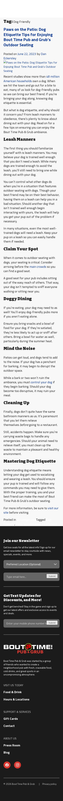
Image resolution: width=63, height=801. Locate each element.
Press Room (12, 745)
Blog (7, 752)
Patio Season (24, 524)
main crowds (37, 266)
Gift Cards (11, 718)
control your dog (41, 382)
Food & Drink (13, 692)
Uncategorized (26, 519)
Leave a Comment (45, 524)
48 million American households (31, 78)
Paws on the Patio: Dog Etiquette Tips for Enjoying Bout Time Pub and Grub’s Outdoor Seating (28, 37)
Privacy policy (49, 784)
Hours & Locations (16, 699)
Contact (9, 725)
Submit (52, 576)
